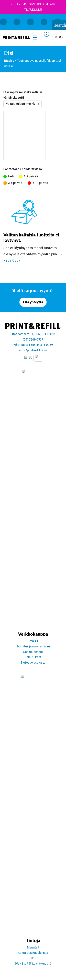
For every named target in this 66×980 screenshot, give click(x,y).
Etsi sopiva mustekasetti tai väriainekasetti (22, 94)
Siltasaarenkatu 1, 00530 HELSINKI (33, 334)
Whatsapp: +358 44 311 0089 (33, 345)
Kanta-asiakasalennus (33, 952)
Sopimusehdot (33, 652)
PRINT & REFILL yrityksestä (33, 963)
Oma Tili (33, 641)
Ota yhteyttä (33, 302)
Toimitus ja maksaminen (33, 646)
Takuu (33, 958)
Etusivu (9, 60)
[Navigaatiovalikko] (34, 37)
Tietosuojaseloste (33, 662)
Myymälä (33, 947)
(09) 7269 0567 (33, 339)
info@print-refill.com (33, 350)
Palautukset (33, 657)
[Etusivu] (16, 37)
